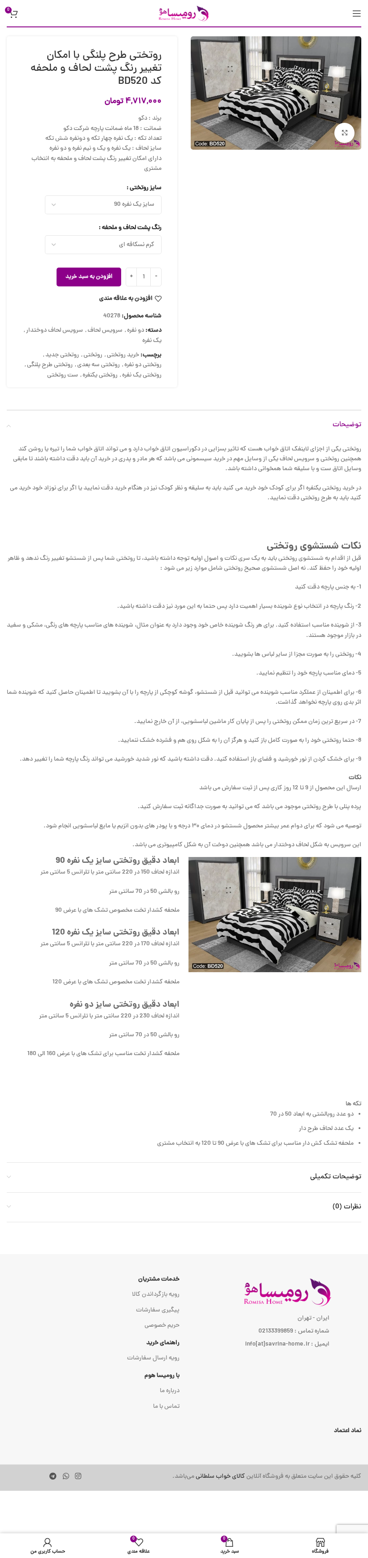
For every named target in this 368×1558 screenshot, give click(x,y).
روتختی (92, 355)
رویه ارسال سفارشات (153, 1358)
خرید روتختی (123, 355)
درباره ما (170, 1391)
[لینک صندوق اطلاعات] (259, 1477)
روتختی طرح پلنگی (50, 365)
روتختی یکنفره (100, 375)
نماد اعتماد (347, 1431)
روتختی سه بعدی (98, 365)
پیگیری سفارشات (158, 1310)
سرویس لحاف (105, 330)
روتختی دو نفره (143, 365)
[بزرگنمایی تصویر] (344, 133)
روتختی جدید (62, 355)
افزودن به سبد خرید (89, 277)
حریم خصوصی (162, 1325)
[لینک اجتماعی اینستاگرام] (78, 1476)
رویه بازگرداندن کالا (156, 1294)
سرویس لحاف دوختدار (54, 330)
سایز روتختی (146, 188)
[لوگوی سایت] (184, 13)
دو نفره (135, 330)
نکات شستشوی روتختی (314, 546)
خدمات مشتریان (159, 1279)
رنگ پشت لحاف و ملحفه (132, 228)
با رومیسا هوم (162, 1376)
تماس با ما (166, 1406)
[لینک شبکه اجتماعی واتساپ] (66, 1476)
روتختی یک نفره (142, 375)
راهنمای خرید (163, 1343)
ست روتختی (62, 375)
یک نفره (152, 341)
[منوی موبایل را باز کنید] (357, 13)
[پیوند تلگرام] (53, 1476)
